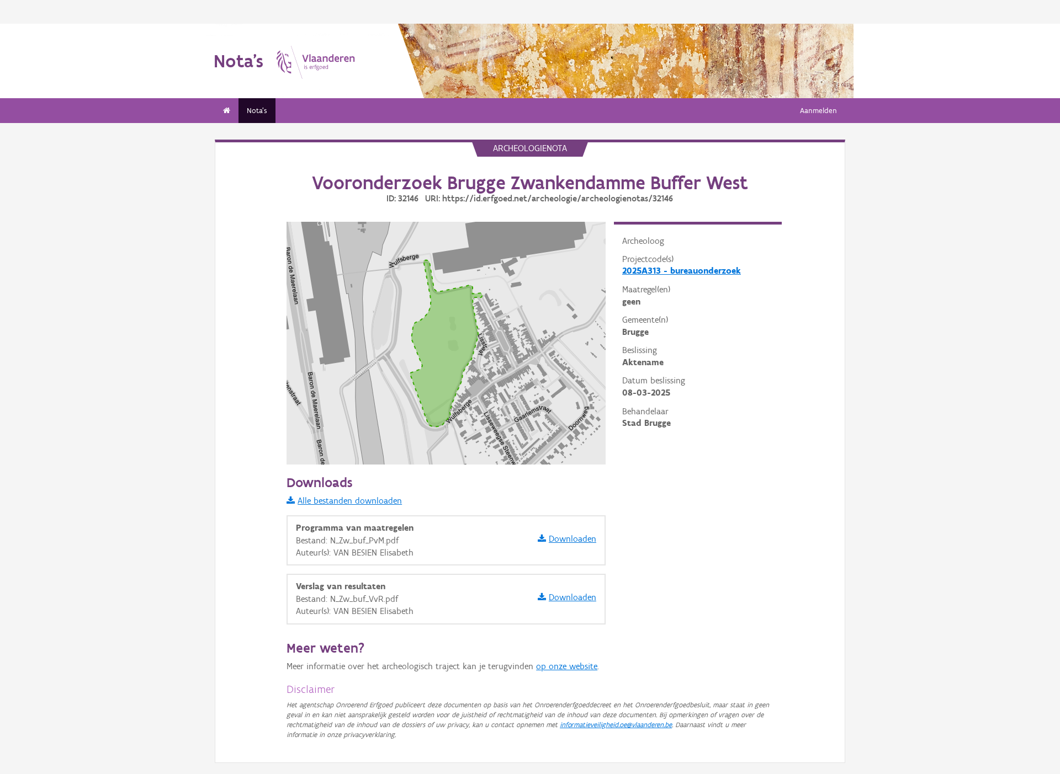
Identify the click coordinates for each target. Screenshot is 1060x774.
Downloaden (572, 538)
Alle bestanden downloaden (350, 500)
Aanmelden (818, 110)
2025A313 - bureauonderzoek (681, 270)
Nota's (257, 110)
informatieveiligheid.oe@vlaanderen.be (616, 724)
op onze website (566, 666)
